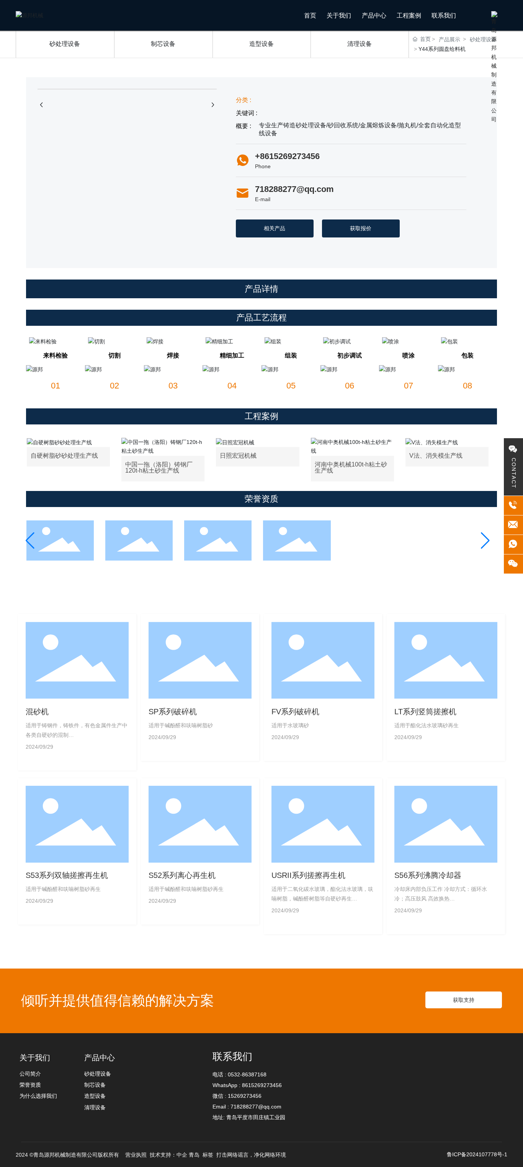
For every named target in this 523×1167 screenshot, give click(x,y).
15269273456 (245, 1096)
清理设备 (359, 44)
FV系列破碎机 (295, 711)
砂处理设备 (64, 44)
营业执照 (135, 1155)
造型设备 (261, 44)
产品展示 (449, 39)
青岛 (194, 1155)
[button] (30, 540)
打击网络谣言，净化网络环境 (251, 1155)
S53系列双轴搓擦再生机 (67, 875)
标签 (208, 1155)
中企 (182, 1155)
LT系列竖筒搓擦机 (425, 711)
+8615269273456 (287, 156)
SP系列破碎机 (173, 711)
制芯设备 (163, 44)
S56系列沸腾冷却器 (427, 875)
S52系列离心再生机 (182, 875)
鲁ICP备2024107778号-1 (477, 1154)
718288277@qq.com (294, 189)
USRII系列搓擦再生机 (308, 875)
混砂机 (37, 711)
